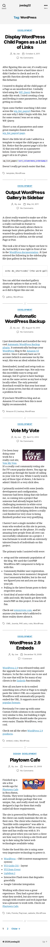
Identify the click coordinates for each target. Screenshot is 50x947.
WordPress (20, 173)
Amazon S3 (33, 351)
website (31, 913)
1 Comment (27, 658)
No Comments (26, 58)
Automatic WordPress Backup (25, 318)
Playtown (23, 913)
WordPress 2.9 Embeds (25, 645)
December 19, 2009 (33, 654)
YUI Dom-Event (12, 869)
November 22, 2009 (33, 766)
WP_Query (24, 92)
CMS (8, 623)
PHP (21, 623)
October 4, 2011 (33, 53)
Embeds (21, 680)
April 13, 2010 (33, 437)
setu (25, 623)
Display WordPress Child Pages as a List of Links (25, 42)
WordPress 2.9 (10, 668)
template (10, 173)
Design (17, 754)
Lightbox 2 (9, 873)
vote (30, 623)
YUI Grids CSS (11, 865)
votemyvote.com (23, 610)
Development (25, 30)
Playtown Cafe (25, 760)
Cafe (8, 913)
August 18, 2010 (33, 328)
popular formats (11, 702)
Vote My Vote (25, 430)
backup (20, 411)
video (16, 741)
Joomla (14, 623)
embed (9, 741)
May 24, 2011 (33, 204)
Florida (15, 913)
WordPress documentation (23, 252)
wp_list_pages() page (14, 133)
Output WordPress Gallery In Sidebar (25, 195)
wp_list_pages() (22, 111)
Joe (18, 53)
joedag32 (25, 5)
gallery (9, 297)
